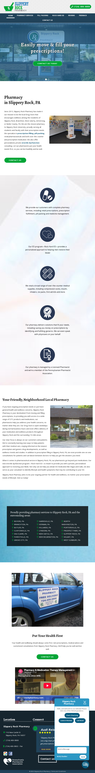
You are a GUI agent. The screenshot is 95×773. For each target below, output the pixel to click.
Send (83, 757)
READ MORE (46, 749)
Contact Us (47, 20)
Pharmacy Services (25, 15)
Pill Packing (42, 15)
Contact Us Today (47, 63)
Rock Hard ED (58, 15)
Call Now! (80, 720)
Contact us (47, 758)
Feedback (83, 15)
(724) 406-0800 (81, 6)
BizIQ (59, 756)
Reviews (71, 15)
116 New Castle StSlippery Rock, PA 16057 (15, 734)
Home (10, 16)
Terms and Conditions (58, 771)
